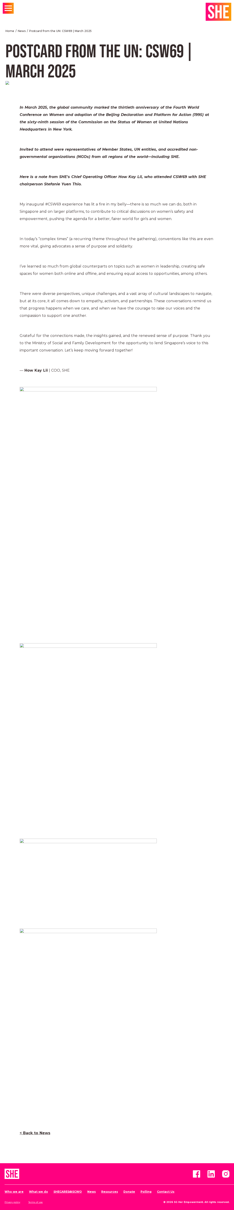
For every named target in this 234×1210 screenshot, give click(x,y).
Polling (146, 1191)
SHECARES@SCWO (67, 1191)
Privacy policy (12, 1202)
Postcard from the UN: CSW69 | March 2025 (60, 31)
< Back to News (35, 1133)
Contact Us (165, 1191)
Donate (129, 1191)
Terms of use (35, 1202)
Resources (109, 1191)
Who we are (14, 1191)
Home (9, 31)
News (22, 31)
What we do (38, 1191)
